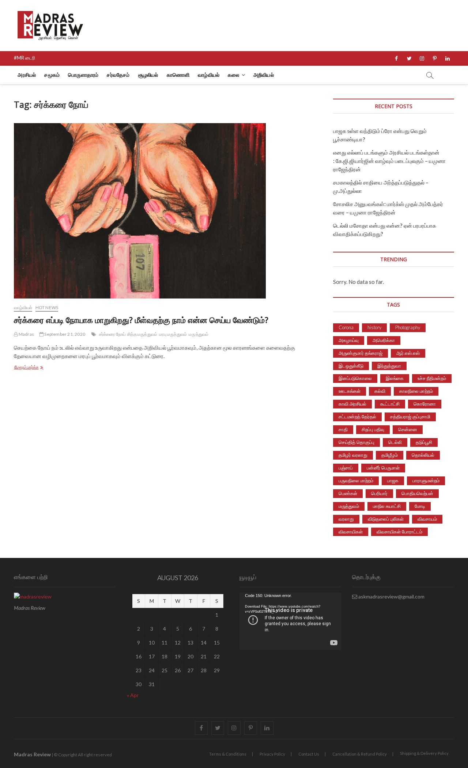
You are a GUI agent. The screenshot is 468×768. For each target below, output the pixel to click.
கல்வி (379, 391)
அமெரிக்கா (384, 340)
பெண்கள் (348, 493)
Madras (26, 334)
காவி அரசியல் (352, 404)
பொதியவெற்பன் (417, 493)
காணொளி (178, 75)
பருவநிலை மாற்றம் (356, 480)
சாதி (343, 429)
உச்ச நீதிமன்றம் (432, 378)
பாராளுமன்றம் (425, 480)
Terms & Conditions (227, 754)
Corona (346, 327)
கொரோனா (425, 404)
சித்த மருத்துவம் (142, 334)
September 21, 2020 (64, 334)
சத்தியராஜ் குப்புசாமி (410, 416)
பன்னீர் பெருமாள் (383, 468)
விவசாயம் (427, 519)
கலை (233, 75)
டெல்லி (395, 442)
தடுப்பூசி (424, 442)
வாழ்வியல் (208, 75)
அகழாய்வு (349, 340)
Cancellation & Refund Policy (359, 754)
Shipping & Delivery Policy (424, 753)
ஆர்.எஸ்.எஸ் (408, 353)
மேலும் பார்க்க (36, 368)
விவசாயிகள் (351, 532)
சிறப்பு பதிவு (373, 429)
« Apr (133, 695)
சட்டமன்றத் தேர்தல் (357, 416)
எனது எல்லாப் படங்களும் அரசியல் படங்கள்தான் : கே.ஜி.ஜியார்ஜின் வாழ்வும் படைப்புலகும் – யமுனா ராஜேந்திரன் (389, 160)
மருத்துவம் (198, 334)
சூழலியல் (148, 75)
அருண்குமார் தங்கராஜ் (360, 353)
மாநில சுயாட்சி (387, 506)
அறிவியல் (263, 75)
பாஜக (393, 480)
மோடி (420, 506)
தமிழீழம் (389, 455)
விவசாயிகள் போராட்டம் (399, 532)
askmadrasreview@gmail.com (390, 596)
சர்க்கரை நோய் (112, 334)
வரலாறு (346, 519)
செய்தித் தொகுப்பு (356, 442)
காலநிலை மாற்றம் (416, 391)
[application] (290, 621)
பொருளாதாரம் (83, 75)
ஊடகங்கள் (350, 391)
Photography (407, 327)
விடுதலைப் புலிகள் (386, 519)
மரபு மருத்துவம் (173, 334)
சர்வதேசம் (118, 75)
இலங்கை (395, 378)
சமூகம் (52, 75)
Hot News (46, 307)
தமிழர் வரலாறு (353, 455)
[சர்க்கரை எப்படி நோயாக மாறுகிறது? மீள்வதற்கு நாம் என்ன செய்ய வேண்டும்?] (168, 211)
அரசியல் (27, 75)
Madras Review (32, 754)
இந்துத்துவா (389, 366)
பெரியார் (379, 493)
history (374, 327)
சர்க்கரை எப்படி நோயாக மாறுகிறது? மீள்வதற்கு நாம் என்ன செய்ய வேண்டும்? (141, 319)
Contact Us (308, 754)
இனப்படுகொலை (355, 378)
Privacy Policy (272, 754)
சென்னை (407, 429)
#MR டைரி (24, 58)
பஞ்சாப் (346, 468)
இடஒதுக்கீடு (351, 366)
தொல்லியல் (423, 455)
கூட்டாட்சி (390, 404)
